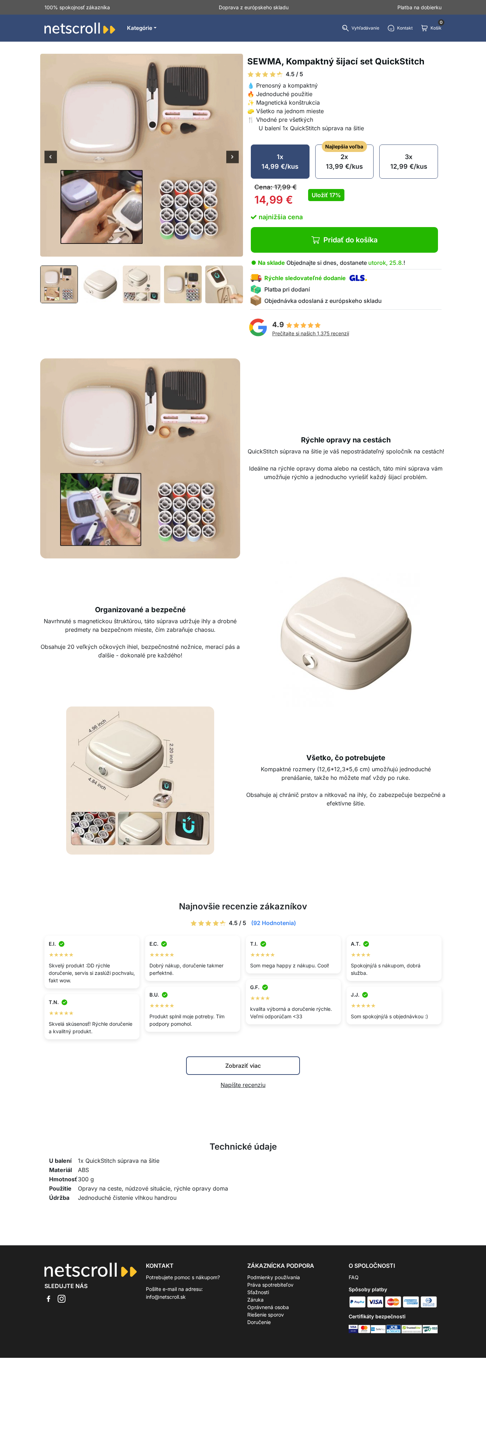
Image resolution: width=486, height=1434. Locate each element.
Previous (50, 157)
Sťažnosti (258, 1292)
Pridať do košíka (350, 240)
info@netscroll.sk (166, 1297)
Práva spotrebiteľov (270, 1285)
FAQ (354, 1277)
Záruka (255, 1300)
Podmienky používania (273, 1277)
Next (232, 157)
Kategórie (139, 28)
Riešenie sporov (265, 1315)
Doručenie (259, 1322)
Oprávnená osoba (268, 1307)
